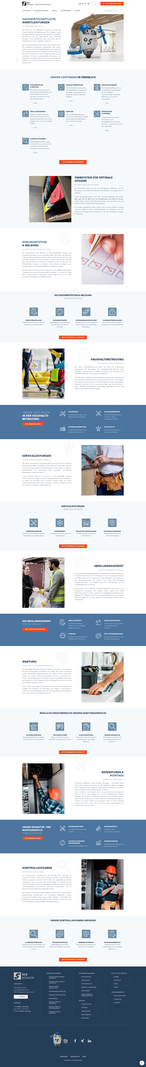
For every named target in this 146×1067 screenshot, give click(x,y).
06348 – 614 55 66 (23, 1007)
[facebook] (86, 3)
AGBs (84, 1056)
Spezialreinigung (53, 998)
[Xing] (82, 1041)
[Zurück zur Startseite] (37, 4)
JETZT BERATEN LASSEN (32, 424)
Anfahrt (22, 997)
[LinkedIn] (89, 1041)
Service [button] (54, 10)
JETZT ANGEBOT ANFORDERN (73, 162)
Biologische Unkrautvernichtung (57, 995)
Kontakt (77, 10)
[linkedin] (80, 3)
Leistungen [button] (26, 10)
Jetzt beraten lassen (113, 3)
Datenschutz (75, 1056)
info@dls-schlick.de (25, 1011)
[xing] (83, 3)
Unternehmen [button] (66, 10)
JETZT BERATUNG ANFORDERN (35, 629)
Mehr (35, 103)
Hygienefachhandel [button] (41, 10)
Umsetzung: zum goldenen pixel (73, 1060)
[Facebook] (75, 1041)
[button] (142, 1063)
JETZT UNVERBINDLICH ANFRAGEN (73, 337)
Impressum (64, 1056)
